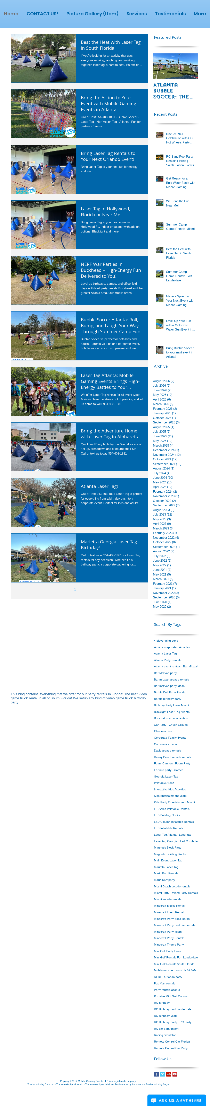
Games (178, 770)
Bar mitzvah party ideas (169, 685)
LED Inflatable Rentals (168, 828)
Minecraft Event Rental (169, 912)
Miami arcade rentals (167, 899)
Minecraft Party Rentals (169, 938)
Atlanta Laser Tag (165, 653)
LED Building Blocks (167, 815)
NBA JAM (190, 970)
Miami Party (161, 892)
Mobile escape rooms (168, 970)
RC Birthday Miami (166, 1015)
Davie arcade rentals (167, 750)
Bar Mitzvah (191, 666)
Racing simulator (165, 1035)
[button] (136, 14)
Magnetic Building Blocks (170, 854)
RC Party (185, 1022)
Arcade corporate (165, 647)
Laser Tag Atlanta (165, 834)
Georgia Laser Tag (166, 776)
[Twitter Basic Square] (162, 1074)
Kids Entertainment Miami (170, 795)
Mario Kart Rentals (166, 873)
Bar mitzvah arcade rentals (171, 679)
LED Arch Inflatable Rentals (171, 808)
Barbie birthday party (167, 698)
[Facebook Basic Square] (156, 1074)
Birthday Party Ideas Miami (171, 705)
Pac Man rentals (164, 983)
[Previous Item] (159, 66)
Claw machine (163, 731)
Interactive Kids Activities (170, 789)
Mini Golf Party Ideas (167, 951)
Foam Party (182, 763)
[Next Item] (191, 66)
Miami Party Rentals (185, 892)
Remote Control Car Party (171, 1048)
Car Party (160, 724)
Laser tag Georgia (166, 841)
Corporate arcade (165, 744)
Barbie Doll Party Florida (170, 692)
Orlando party (173, 976)
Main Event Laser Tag (168, 860)
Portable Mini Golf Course (170, 996)
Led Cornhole (189, 841)
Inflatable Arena (164, 782)
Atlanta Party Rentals (167, 660)
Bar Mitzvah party (165, 673)
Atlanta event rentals (167, 666)
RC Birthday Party (165, 1022)
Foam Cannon (163, 763)
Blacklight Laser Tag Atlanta (172, 711)
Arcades (184, 647)
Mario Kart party (164, 879)
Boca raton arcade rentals (171, 718)
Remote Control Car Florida (172, 1041)
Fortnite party (162, 770)
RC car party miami (166, 1028)
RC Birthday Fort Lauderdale (172, 1009)
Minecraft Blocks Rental (169, 905)
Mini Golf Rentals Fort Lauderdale (176, 957)
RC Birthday (162, 1002)
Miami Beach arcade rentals (172, 886)
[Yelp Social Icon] (168, 1074)
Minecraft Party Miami (168, 931)
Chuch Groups (178, 724)
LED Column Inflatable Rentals (174, 821)
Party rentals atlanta (167, 989)
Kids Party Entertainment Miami (174, 802)
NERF (158, 976)
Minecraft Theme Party (169, 944)
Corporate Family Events (170, 737)
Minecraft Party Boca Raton (172, 918)
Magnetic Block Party (167, 847)
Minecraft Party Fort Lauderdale (174, 925)
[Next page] (92, 589)
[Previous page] (66, 589)
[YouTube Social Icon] (174, 1074)
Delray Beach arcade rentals (172, 757)
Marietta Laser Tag (166, 867)
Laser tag (185, 834)
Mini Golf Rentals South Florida (174, 964)
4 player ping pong (166, 640)
